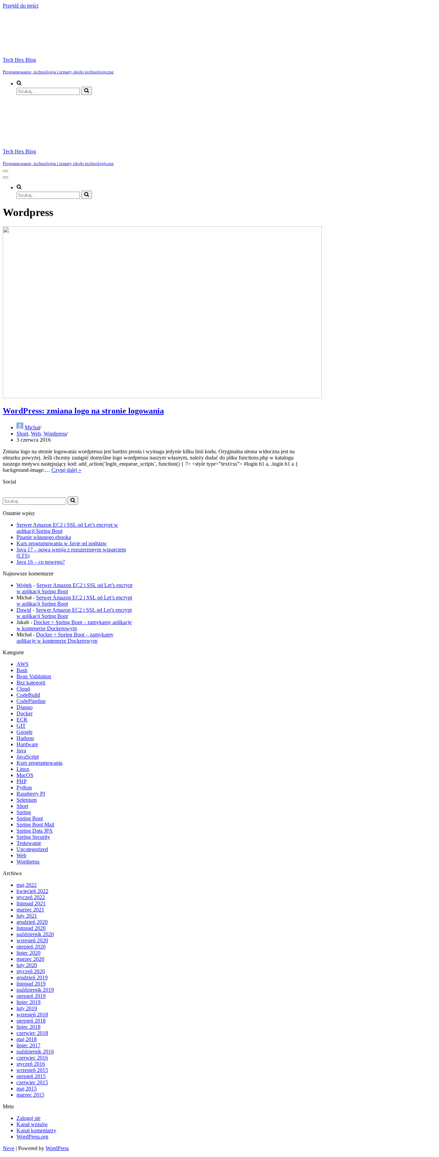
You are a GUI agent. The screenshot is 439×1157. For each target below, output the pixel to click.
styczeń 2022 (30, 897)
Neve (8, 1148)
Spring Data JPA (34, 831)
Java (21, 750)
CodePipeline (31, 701)
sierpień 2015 (31, 1076)
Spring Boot (29, 818)
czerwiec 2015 (32, 1082)
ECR (21, 720)
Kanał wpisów (32, 1124)
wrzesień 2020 (32, 940)
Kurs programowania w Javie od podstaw (61, 543)
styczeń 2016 (30, 1064)
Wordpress (55, 434)
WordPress (57, 1148)
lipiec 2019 (28, 1002)
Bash (21, 670)
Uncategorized (32, 849)
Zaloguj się (28, 1118)
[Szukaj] (86, 91)
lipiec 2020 (28, 953)
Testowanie (28, 843)
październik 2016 (35, 1051)
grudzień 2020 (32, 922)
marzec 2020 (30, 959)
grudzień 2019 (32, 977)
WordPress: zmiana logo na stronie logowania (83, 410)
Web (36, 434)
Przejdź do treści (20, 6)
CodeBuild (28, 695)
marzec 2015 (30, 1095)
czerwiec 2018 (32, 1033)
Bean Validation (33, 676)
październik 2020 (35, 934)
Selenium (26, 800)
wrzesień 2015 (32, 1070)
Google (24, 732)
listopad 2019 (31, 984)
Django (24, 707)
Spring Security (33, 837)
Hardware (27, 744)
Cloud (23, 689)
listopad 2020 (31, 928)
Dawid (23, 610)
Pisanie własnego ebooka (43, 537)
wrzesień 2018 (32, 1014)
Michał (32, 427)
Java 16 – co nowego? (40, 562)
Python (24, 787)
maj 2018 (26, 1039)
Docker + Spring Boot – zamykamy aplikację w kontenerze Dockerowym (74, 625)
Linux (22, 769)
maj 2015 (26, 1089)
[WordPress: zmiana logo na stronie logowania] (162, 396)
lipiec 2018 (28, 1027)
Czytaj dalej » (66, 470)
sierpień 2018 (31, 1021)
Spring (23, 812)
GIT (21, 726)
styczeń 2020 (30, 971)
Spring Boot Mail (35, 824)
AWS (22, 664)
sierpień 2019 (31, 996)
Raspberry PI (30, 794)
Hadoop (25, 738)
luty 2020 (26, 965)
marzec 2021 (30, 910)
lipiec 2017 (28, 1045)
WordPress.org (32, 1137)
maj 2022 (26, 885)
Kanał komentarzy (36, 1130)
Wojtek (24, 585)
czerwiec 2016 (32, 1058)
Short (22, 434)
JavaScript (27, 757)
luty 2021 (26, 916)
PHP (21, 781)
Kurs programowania (39, 763)
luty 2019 (26, 1008)
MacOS (24, 775)
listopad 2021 (31, 903)
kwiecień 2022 (32, 891)
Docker (24, 713)
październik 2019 (35, 990)
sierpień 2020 (31, 947)
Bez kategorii (30, 682)
